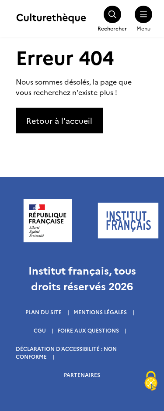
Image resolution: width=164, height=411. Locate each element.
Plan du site (43, 312)
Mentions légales (100, 312)
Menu (143, 28)
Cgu (40, 330)
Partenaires (82, 374)
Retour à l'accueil (59, 120)
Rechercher (112, 28)
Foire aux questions (88, 330)
